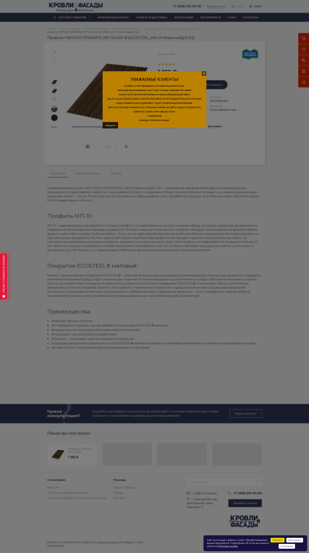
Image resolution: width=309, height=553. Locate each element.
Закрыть (110, 125)
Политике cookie (227, 546)
